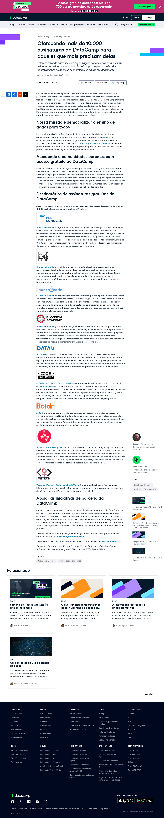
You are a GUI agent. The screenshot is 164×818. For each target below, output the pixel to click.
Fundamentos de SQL (78, 754)
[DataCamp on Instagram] (45, 802)
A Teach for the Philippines (49, 447)
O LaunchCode (43, 295)
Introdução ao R (47, 758)
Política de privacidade (19, 809)
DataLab (44, 737)
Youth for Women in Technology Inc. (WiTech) (57, 485)
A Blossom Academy (46, 326)
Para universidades (107, 736)
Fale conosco (16, 737)
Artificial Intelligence (136, 726)
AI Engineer (133, 762)
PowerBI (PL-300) (135, 766)
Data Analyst (133, 750)
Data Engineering (18, 758)
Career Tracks (46, 714)
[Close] (160, 7)
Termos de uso (16, 814)
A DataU (40, 354)
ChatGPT (132, 737)
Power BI (131, 730)
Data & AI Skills (76, 714)
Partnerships (16, 730)
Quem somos (16, 714)
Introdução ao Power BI (50, 762)
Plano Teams (74, 722)
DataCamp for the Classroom (93, 143)
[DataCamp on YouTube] (37, 802)
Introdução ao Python (49, 750)
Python (131, 714)
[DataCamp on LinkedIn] (28, 802)
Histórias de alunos (107, 732)
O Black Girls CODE (46, 267)
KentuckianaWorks (49, 386)
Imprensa (15, 718)
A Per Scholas (43, 227)
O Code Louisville (44, 383)
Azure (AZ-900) (134, 770)
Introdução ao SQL (48, 754)
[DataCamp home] (29, 795)
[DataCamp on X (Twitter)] (20, 802)
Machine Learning (18, 754)
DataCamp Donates (61, 37)
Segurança (104, 809)
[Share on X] (25, 94)
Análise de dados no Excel (51, 766)
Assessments (45, 733)
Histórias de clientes (77, 730)
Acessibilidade (91, 809)
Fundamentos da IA (77, 750)
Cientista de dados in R (108, 761)
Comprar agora (143, 6)
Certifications (46, 726)
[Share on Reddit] (20, 94)
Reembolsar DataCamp (109, 728)
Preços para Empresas (79, 718)
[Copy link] (3, 94)
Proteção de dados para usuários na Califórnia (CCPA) (64, 809)
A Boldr (39, 413)
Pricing (101, 714)
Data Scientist (134, 758)
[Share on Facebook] (14, 94)
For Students (104, 718)
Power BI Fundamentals (79, 765)
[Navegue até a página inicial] (18, 17)
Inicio (40, 37)
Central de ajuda (18, 733)
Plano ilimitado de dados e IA (81, 726)
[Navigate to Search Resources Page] (116, 25)
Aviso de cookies (36, 809)
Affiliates (15, 726)
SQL (129, 722)
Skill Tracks (45, 718)
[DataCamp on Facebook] (12, 802)
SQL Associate (134, 754)
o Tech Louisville (63, 383)
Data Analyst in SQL (107, 750)
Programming (16, 762)
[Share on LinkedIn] (8, 94)
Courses (43, 722)
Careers (14, 722)
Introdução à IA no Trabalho (52, 770)
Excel (130, 733)
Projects (43, 730)
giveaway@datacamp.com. (71, 536)
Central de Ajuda (108, 541)
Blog (47, 37)
